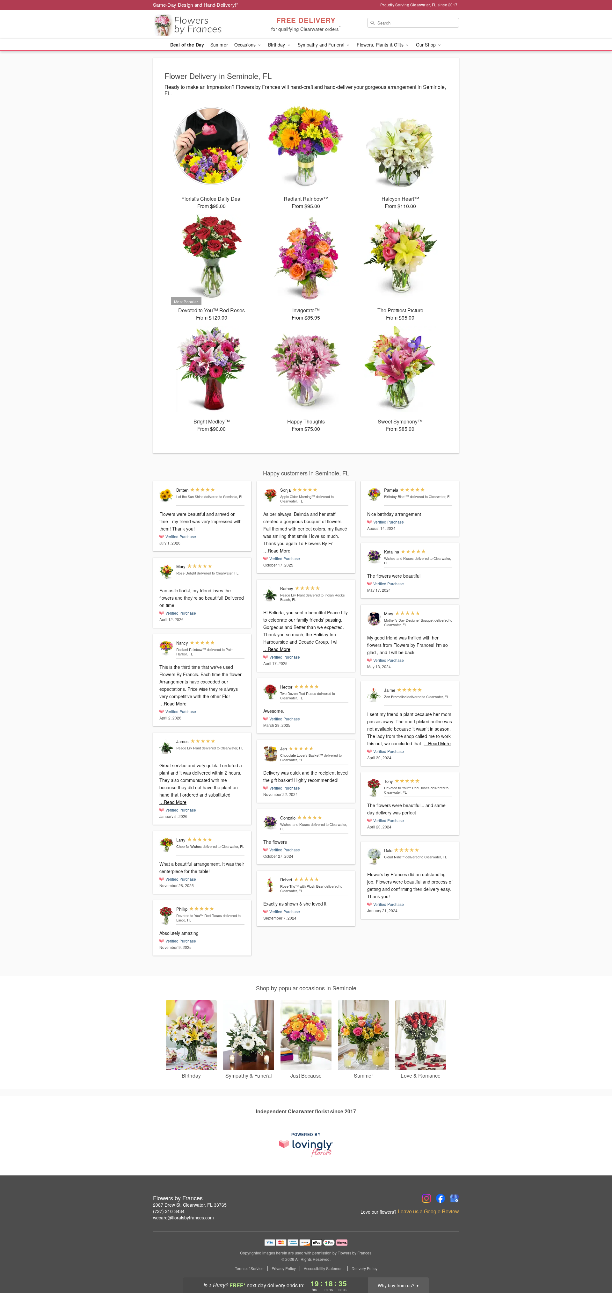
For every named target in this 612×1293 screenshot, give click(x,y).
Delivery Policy (364, 1268)
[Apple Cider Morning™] (270, 495)
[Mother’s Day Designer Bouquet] (374, 619)
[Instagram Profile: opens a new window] (426, 1198)
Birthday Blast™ (396, 496)
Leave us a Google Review (428, 1211)
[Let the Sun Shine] (166, 495)
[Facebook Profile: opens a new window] (440, 1198)
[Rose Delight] (166, 572)
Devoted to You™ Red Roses (199, 915)
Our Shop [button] (426, 44)
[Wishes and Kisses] (270, 822)
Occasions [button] (245, 44)
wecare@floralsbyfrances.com (183, 1217)
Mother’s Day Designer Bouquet (408, 620)
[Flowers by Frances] (199, 24)
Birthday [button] (277, 44)
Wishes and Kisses (295, 824)
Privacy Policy (284, 1268)
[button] (595, 1266)
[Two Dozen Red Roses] (270, 692)
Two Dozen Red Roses (298, 693)
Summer (219, 44)
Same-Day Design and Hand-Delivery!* (195, 4)
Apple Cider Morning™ (297, 496)
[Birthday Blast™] (374, 494)
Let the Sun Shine (189, 496)
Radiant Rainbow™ (191, 649)
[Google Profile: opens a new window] (454, 1198)
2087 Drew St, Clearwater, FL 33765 (190, 1205)
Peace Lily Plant (188, 747)
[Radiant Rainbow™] (166, 648)
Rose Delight (186, 572)
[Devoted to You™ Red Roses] (166, 916)
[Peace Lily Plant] (166, 747)
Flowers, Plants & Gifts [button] (380, 44)
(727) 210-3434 (169, 1211)
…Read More (172, 703)
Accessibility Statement (324, 1268)
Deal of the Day (187, 44)
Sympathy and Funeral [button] (322, 44)
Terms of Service (249, 1268)
